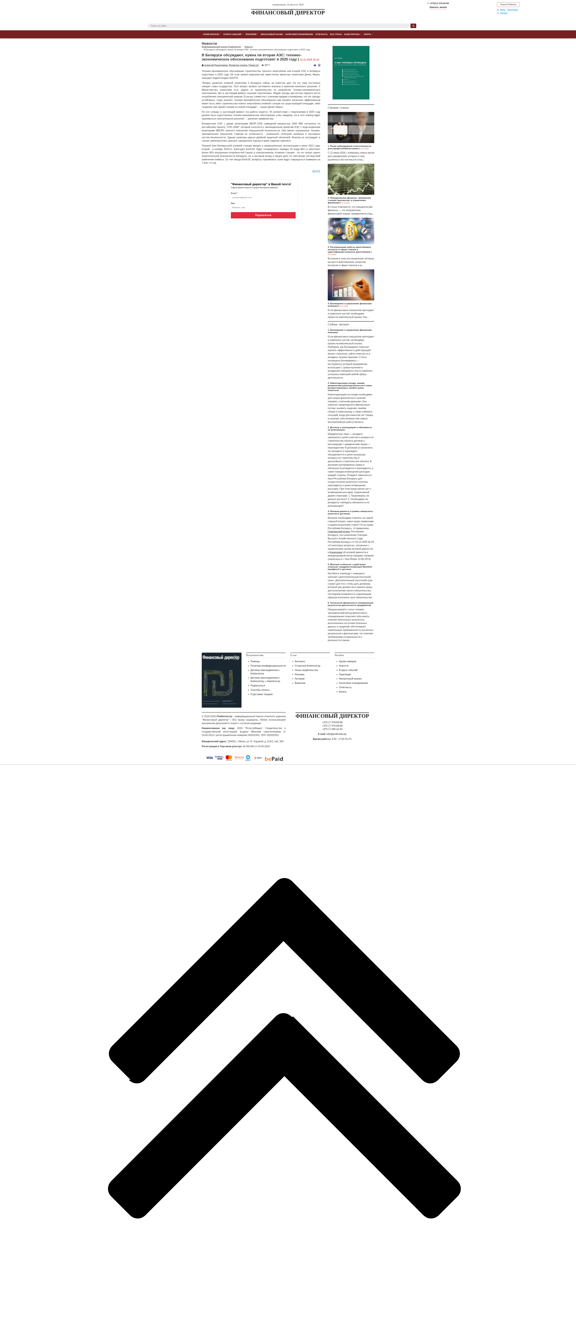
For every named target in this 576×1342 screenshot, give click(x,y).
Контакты (300, 661)
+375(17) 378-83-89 (439, 3)
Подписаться (263, 215)
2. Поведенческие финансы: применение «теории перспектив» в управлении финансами (349, 200)
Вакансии (300, 683)
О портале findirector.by (307, 665)
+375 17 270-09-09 (332, 726)
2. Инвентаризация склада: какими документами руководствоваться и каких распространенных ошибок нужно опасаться (350, 386)
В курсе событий (348, 670)
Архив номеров (347, 661)
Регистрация (512, 10)
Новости (343, 665)
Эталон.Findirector (508, 4)
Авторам (299, 678)
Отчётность (345, 687)
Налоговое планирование (353, 683)
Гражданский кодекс (339, 531)
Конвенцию (336, 552)
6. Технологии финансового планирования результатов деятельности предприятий (350, 604)
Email (234, 193)
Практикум (345, 674)
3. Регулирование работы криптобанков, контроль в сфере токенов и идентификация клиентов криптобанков (349, 249)
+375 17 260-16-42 (332, 729)
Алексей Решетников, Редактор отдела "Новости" (231, 65)
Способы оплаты (260, 690)
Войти (502, 10)
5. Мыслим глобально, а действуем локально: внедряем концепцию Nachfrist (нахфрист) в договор (350, 566)
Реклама (299, 674)
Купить (342, 691)
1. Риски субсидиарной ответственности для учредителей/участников (349, 147)
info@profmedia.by (336, 734)
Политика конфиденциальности (268, 665)
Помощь (255, 661)
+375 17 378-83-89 (332, 722)
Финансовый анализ (350, 678)
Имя (233, 203)
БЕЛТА (316, 171)
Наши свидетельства (306, 670)
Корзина (503, 13)
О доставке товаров (261, 694)
